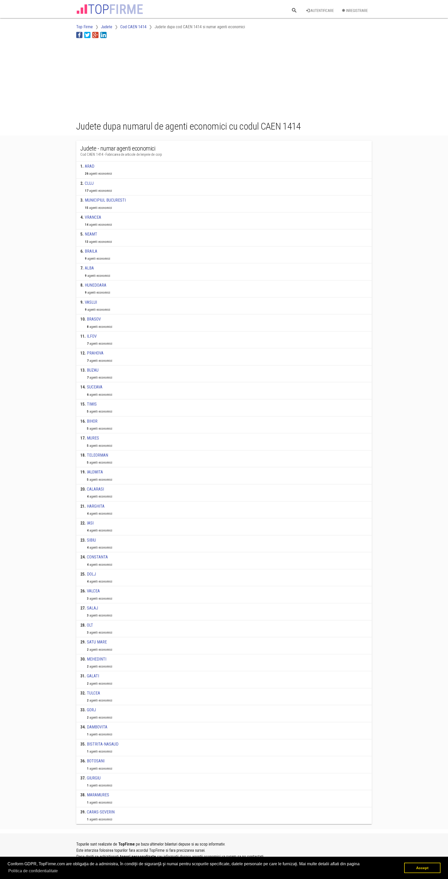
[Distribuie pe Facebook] (79, 34)
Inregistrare (356, 11)
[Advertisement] (170, 78)
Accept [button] (422, 868)
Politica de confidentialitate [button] (33, 871)
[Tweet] (87, 34)
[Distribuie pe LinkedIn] (103, 34)
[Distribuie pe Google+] (95, 34)
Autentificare (322, 11)
